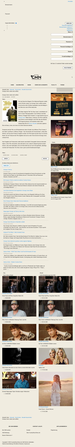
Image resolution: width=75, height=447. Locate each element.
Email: (69, 51)
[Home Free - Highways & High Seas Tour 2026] (62, 105)
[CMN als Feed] (70, 90)
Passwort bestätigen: (65, 46)
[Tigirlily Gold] (56, 356)
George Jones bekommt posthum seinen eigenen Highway (17, 241)
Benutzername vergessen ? (66, 27)
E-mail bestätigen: (66, 56)
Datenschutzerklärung (7, 443)
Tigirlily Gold (41, 367)
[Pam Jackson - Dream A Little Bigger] (62, 128)
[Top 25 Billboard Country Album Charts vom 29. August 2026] (62, 154)
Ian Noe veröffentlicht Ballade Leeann (11, 343)
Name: (69, 32)
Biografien (41, 365)
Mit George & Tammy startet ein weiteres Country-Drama (17, 180)
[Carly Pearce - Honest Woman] (56, 388)
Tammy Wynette (33, 123)
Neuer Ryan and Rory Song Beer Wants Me (12, 295)
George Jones (21, 117)
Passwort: (68, 41)
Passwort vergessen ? (67, 25)
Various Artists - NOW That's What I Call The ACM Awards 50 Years (19, 251)
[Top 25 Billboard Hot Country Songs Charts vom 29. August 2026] (62, 183)
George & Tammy (23, 155)
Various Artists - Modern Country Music (12, 262)
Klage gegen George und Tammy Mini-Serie (13, 211)
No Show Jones (14, 155)
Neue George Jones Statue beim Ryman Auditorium (15, 201)
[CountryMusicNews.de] (36, 77)
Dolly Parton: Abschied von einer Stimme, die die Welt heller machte (18, 367)
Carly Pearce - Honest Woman (46, 409)
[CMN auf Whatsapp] (65, 417)
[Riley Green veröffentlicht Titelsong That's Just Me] (19, 308)
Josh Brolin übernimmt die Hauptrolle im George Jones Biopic (18, 190)
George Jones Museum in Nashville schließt (14, 222)
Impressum (27, 443)
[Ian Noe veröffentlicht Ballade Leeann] (19, 332)
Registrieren (70, 28)
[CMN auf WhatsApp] (65, 90)
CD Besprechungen (43, 407)
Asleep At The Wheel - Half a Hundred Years (14, 232)
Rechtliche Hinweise (18, 443)
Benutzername (8, 4)
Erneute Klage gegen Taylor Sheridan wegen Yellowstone (15, 391)
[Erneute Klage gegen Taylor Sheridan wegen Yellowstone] (19, 380)
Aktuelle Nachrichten (7, 293)
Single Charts (54, 195)
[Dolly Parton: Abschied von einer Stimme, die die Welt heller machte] (19, 356)
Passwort (7, 13)
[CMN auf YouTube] (67, 90)
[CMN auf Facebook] (59, 90)
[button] (20, 85)
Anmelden (6, 165)
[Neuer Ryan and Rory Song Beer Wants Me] (19, 284)
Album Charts (54, 166)
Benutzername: (67, 37)
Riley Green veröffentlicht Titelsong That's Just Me (14, 319)
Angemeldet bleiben (10, 23)
